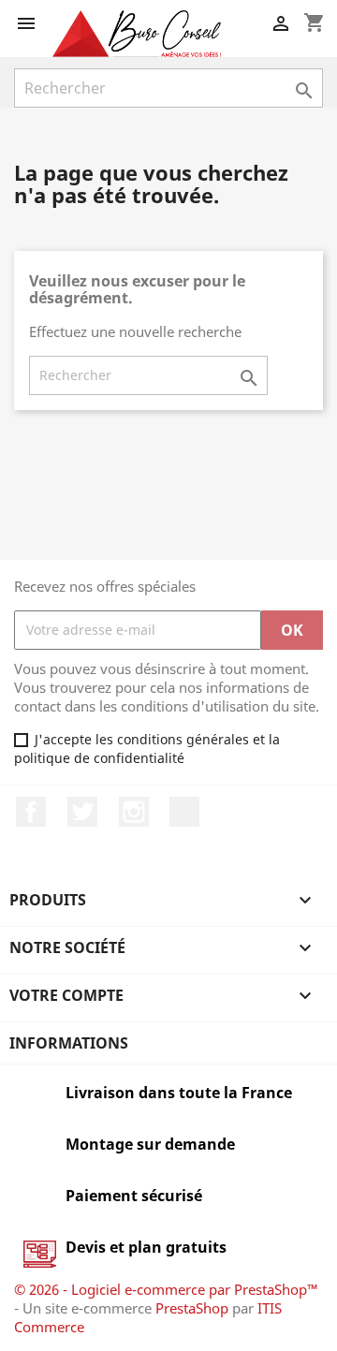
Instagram (134, 812)
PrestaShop (191, 1308)
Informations (68, 1043)
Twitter (82, 812)
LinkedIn (184, 812)
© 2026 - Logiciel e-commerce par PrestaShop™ (166, 1289)
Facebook (31, 812)
